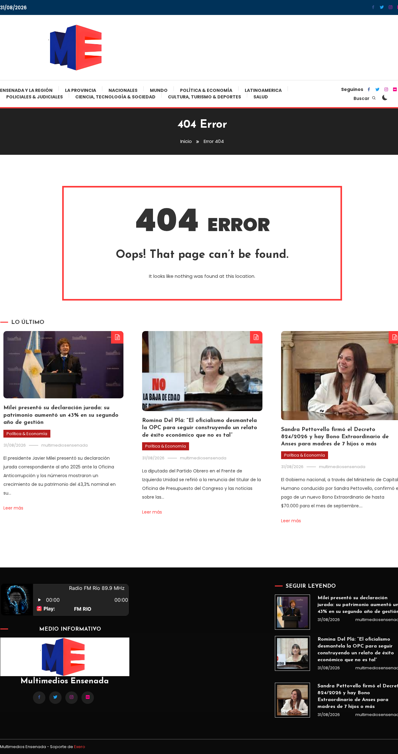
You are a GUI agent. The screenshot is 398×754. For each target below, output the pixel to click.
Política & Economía (206, 90)
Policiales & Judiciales (34, 97)
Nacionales (123, 90)
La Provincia (80, 90)
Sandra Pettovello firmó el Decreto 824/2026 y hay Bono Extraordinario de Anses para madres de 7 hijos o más (335, 437)
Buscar (362, 98)
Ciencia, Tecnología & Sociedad (115, 97)
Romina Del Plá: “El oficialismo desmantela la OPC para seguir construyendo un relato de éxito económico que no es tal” (199, 428)
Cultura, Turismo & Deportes (204, 97)
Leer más (13, 508)
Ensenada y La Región (26, 90)
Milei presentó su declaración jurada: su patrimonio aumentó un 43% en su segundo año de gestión (60, 415)
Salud (260, 97)
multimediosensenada (64, 445)
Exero (79, 747)
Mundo (159, 90)
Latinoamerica (263, 90)
